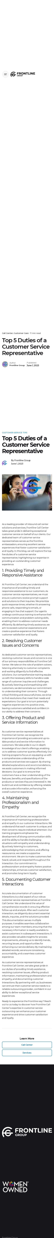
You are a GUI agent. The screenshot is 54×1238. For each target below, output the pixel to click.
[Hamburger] (5, 74)
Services (27, 1053)
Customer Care (21, 333)
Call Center (7, 333)
